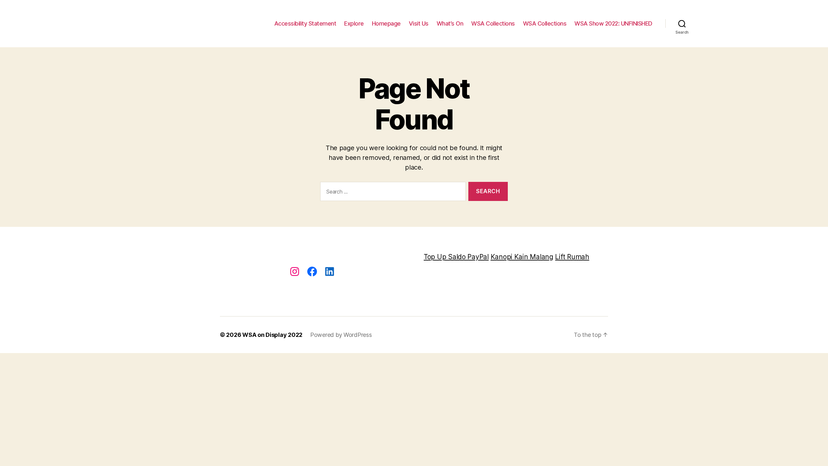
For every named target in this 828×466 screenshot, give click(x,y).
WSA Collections (493, 23)
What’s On (450, 23)
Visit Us (419, 23)
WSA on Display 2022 (272, 334)
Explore (354, 23)
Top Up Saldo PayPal (456, 257)
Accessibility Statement (305, 23)
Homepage (386, 23)
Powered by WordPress (341, 334)
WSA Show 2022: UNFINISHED (613, 23)
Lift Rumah (572, 257)
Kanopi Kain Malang (522, 257)
